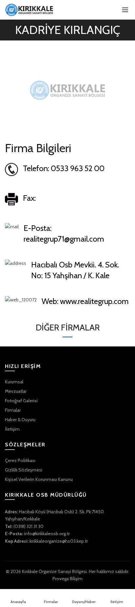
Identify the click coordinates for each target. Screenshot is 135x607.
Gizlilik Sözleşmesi (23, 470)
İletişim (12, 429)
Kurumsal (14, 382)
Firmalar (13, 410)
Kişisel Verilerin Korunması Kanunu (39, 479)
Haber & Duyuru (20, 420)
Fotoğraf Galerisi (21, 401)
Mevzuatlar (16, 391)
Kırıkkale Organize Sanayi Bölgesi (54, 571)
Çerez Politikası (20, 460)
